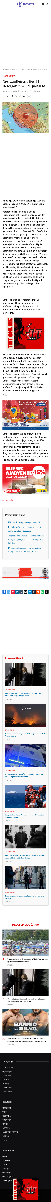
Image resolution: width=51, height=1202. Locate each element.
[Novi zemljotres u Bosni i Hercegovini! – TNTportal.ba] (25, 117)
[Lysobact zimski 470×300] (25, 429)
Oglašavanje (6, 1172)
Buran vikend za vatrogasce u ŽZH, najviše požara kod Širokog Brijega (25, 735)
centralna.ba (7, 500)
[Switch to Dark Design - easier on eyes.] (47, 4)
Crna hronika (8, 76)
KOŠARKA (6, 1116)
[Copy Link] (20, 96)
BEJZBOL (6, 1136)
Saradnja (5, 1168)
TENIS (5, 1112)
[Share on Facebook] (12, 96)
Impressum (6, 1160)
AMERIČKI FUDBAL (10, 1132)
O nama (5, 1156)
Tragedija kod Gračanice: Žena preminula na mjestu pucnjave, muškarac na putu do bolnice (26, 539)
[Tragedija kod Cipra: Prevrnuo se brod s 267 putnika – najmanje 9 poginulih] (25, 796)
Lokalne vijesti (7, 1067)
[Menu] (4, 4)
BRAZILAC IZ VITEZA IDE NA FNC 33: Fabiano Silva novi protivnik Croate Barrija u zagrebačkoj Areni (27, 1040)
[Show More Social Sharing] (29, 96)
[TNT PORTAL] (25, 4)
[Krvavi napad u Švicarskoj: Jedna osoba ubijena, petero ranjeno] (25, 877)
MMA (4, 1140)
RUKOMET (6, 1120)
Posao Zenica (7, 1091)
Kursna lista (6, 1075)
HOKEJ (5, 1124)
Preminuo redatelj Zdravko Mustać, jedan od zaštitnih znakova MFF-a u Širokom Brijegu (25, 856)
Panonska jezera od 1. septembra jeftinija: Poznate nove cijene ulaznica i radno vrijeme (27, 960)
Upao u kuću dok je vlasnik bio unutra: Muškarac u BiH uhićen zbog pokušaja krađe (24, 694)
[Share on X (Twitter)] (16, 96)
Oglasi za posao (7, 1071)
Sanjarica (5, 1079)
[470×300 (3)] (25, 493)
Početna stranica (8, 69)
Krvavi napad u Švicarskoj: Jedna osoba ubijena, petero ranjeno (25, 897)
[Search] (43, 4)
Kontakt (5, 1164)
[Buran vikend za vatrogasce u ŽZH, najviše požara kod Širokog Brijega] (25, 715)
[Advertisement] (25, 38)
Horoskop (5, 1083)
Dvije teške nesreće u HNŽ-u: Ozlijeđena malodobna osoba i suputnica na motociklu (24, 775)
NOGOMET (6, 1108)
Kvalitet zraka (7, 1087)
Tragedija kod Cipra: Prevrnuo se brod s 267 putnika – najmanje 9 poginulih (25, 816)
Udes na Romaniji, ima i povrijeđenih (24, 522)
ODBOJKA (6, 1128)
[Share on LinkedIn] (24, 96)
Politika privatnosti (9, 1180)
